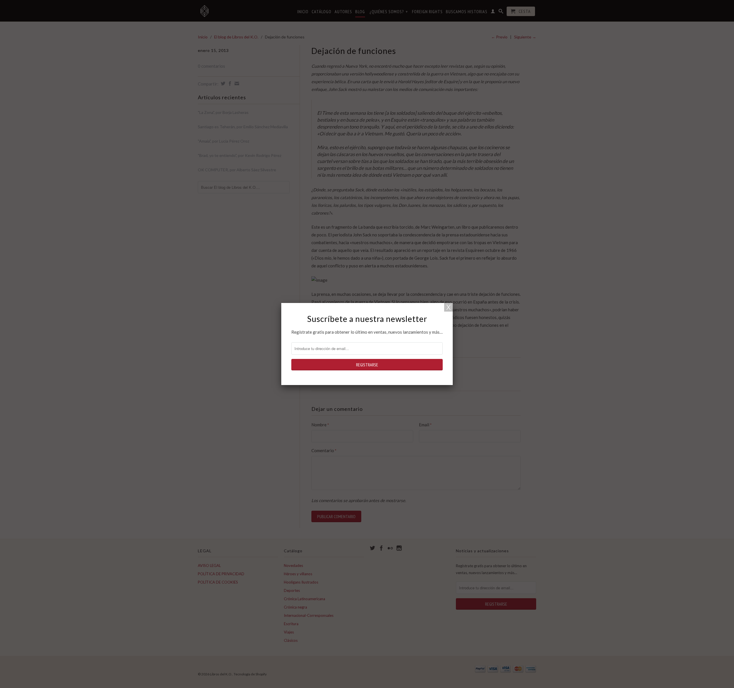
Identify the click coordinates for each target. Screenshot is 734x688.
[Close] (448, 307)
